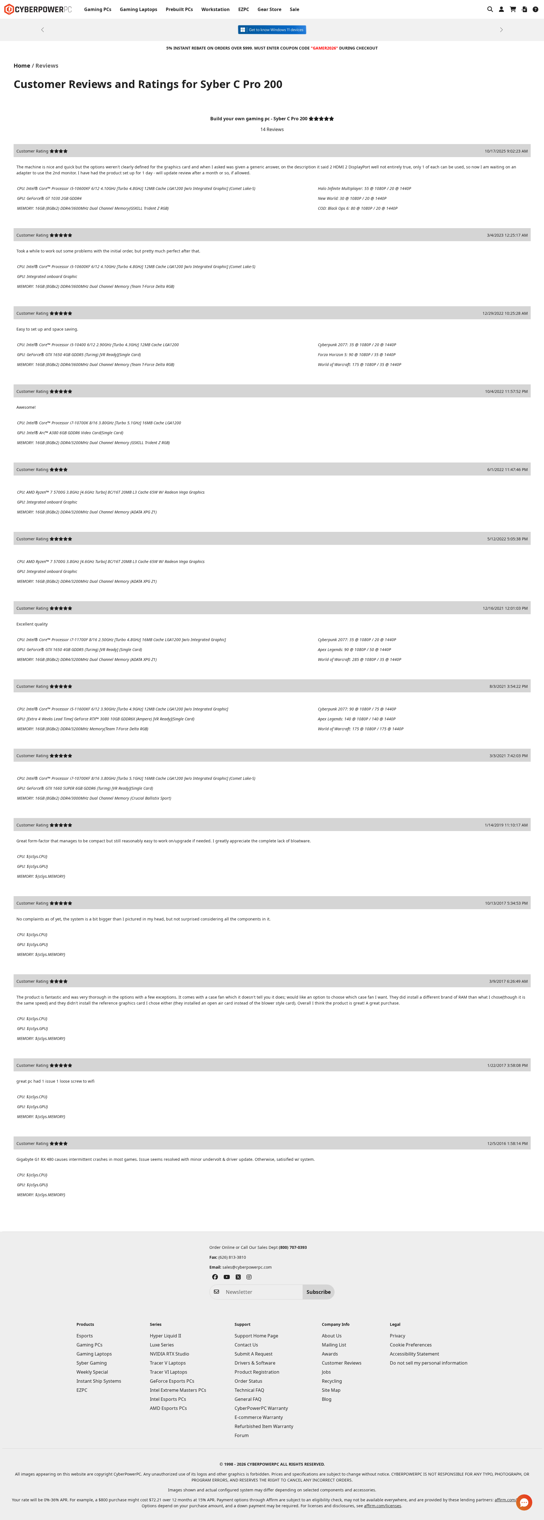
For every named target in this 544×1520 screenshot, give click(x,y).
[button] (490, 9)
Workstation (215, 9)
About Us (332, 1336)
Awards (330, 1354)
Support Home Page (256, 1336)
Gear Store (269, 9)
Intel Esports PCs (168, 1399)
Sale (294, 9)
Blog (327, 1399)
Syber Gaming (91, 1363)
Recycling (332, 1381)
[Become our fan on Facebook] (215, 1278)
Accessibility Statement (414, 1354)
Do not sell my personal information (429, 1363)
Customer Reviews (342, 1363)
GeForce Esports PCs (172, 1381)
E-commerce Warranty (259, 1417)
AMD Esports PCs (168, 1408)
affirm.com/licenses (382, 1505)
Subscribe (319, 1291)
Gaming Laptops (138, 9)
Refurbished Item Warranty (264, 1426)
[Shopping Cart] (512, 9)
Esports (84, 1336)
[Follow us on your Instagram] (249, 1278)
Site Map (331, 1390)
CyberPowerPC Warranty (261, 1408)
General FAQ (248, 1399)
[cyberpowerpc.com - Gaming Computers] (37, 9)
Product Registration (257, 1372)
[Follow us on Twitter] (238, 1278)
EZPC (243, 9)
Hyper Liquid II (165, 1336)
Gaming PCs (97, 9)
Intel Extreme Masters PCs (178, 1390)
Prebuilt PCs (179, 9)
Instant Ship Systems (98, 1381)
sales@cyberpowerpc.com (247, 1267)
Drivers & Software (255, 1363)
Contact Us (246, 1345)
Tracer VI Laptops (168, 1372)
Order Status (248, 1381)
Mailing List (334, 1345)
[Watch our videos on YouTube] (227, 1278)
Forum (242, 1435)
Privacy (397, 1336)
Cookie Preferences (411, 1345)
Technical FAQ (249, 1390)
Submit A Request (254, 1354)
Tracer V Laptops (168, 1363)
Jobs (326, 1372)
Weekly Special (92, 1372)
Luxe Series (162, 1345)
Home (22, 65)
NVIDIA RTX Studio (169, 1354)
